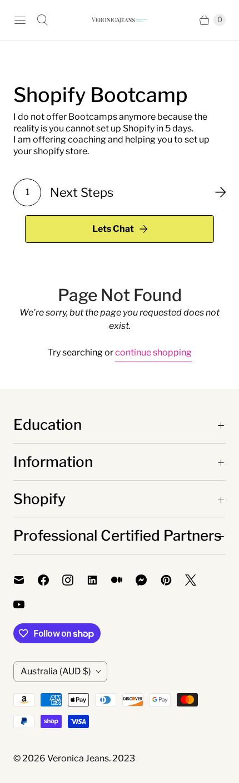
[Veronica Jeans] (119, 20)
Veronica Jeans (78, 758)
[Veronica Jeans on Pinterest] (173, 580)
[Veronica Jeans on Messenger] (148, 580)
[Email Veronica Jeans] (25, 580)
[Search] (42, 20)
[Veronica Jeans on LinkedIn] (99, 580)
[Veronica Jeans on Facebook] (50, 580)
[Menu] (20, 20)
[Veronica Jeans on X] (197, 580)
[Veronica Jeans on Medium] (123, 580)
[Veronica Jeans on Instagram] (74, 580)
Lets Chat (113, 228)
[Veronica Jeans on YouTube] (25, 604)
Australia (56, 671)
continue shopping (153, 352)
